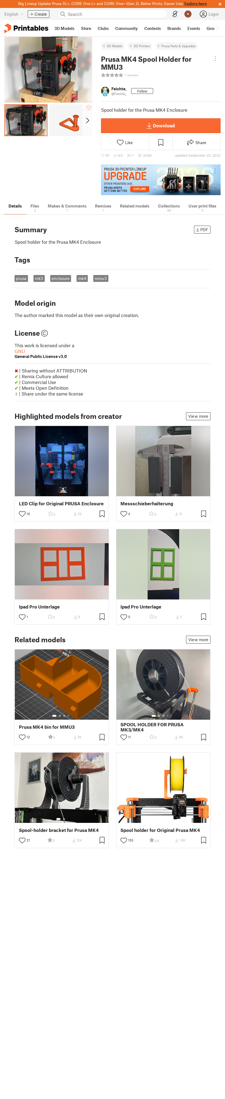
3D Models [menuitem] (64, 28)
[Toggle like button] (22, 514)
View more (198, 416)
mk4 (82, 278)
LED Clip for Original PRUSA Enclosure (61, 503)
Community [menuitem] (126, 28)
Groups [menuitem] (213, 28)
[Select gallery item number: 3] (64, 716)
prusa (21, 278)
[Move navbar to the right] (217, 28)
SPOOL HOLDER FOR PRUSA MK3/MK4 (152, 727)
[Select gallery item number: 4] (69, 716)
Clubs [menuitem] (103, 28)
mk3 (39, 278)
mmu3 (101, 278)
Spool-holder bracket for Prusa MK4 (59, 830)
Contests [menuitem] (152, 28)
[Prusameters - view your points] (188, 14)
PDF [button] (204, 229)
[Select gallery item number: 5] (172, 716)
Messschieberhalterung (146, 503)
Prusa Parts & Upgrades (178, 46)
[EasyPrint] (175, 14)
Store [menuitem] (86, 28)
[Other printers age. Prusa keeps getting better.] (161, 179)
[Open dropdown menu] (215, 58)
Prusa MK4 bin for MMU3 (47, 727)
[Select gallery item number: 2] (60, 716)
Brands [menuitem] (174, 28)
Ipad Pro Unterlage (39, 606)
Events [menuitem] (193, 28)
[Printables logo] (26, 28)
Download (164, 125)
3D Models (114, 46)
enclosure (61, 278)
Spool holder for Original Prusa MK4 (160, 830)
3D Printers (142, 46)
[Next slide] (87, 120)
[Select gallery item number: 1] (54, 716)
